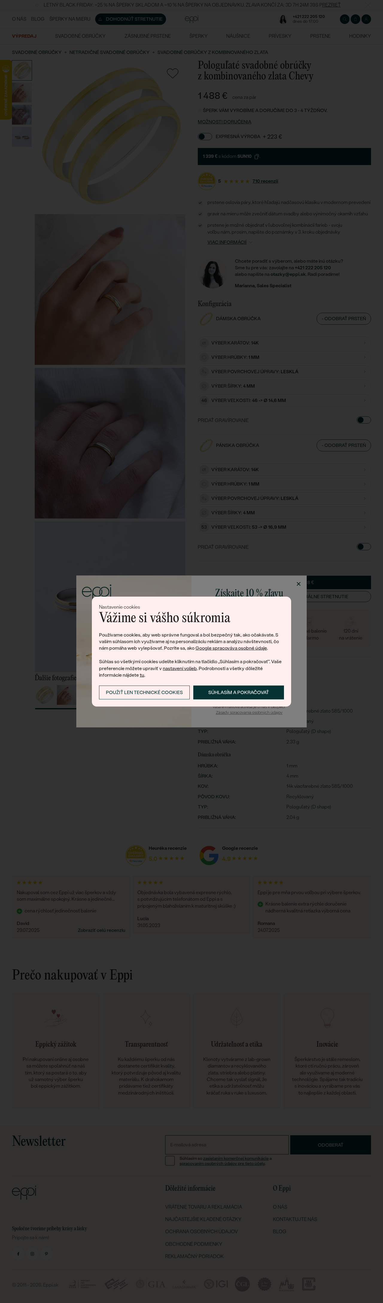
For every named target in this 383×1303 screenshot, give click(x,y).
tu (142, 675)
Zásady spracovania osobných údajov (249, 712)
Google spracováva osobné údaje (231, 648)
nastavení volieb (180, 668)
